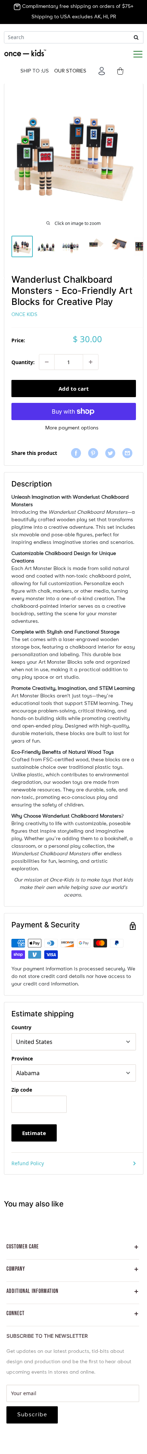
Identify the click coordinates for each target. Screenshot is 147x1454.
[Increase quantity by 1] (90, 362)
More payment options (71, 427)
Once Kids (24, 314)
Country (21, 1027)
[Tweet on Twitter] (112, 453)
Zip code (21, 1089)
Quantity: (23, 362)
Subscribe (32, 1415)
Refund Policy (27, 1163)
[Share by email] (129, 453)
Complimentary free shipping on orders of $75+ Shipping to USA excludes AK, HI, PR (77, 11)
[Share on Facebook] (78, 453)
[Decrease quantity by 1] (46, 362)
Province (22, 1058)
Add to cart (74, 388)
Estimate (34, 1133)
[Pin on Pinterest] (95, 453)
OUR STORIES (70, 71)
